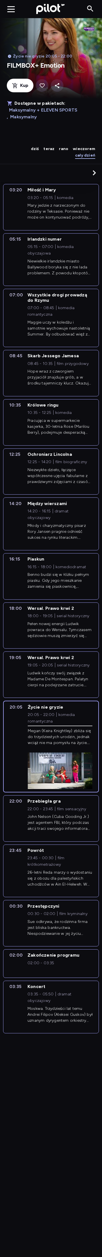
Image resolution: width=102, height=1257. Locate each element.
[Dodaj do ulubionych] (42, 85)
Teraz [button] (48, 148)
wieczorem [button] (84, 148)
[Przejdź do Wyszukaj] (90, 9)
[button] (94, 172)
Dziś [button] (35, 148)
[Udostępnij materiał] (57, 85)
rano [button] (63, 148)
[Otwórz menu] (11, 9)
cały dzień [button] (85, 155)
